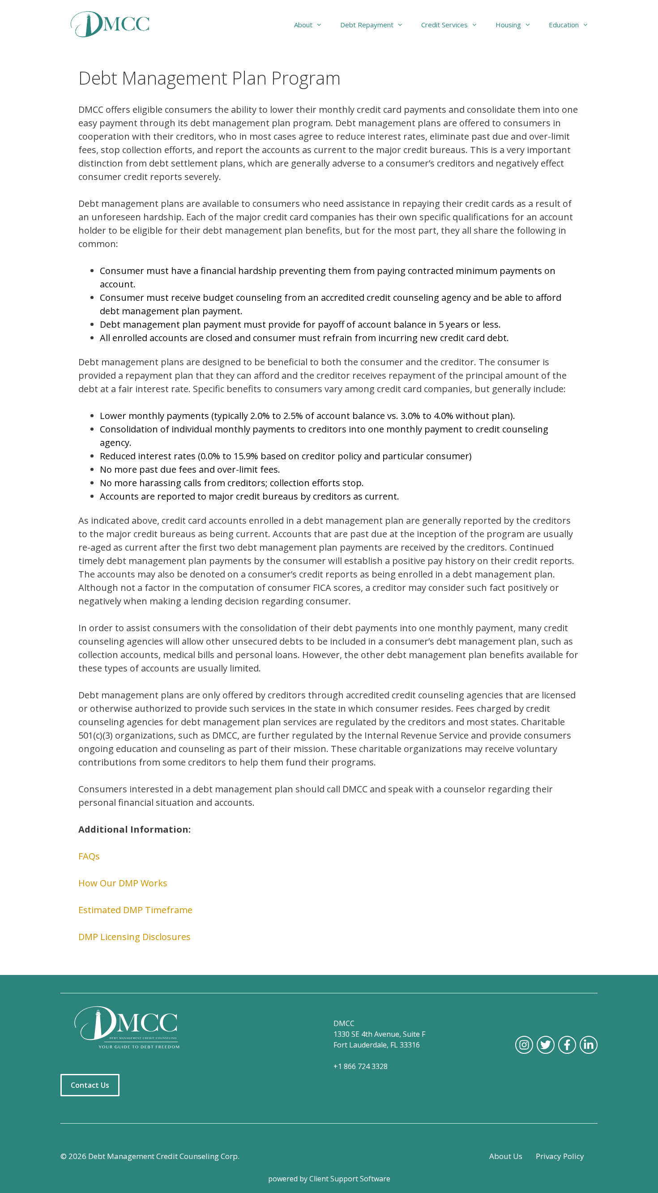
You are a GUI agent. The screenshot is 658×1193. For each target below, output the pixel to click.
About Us (505, 1156)
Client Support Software (349, 1179)
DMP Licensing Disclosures (134, 937)
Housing (508, 24)
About (303, 24)
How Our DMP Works (122, 883)
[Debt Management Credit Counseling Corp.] (115, 24)
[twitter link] (546, 1045)
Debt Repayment (366, 24)
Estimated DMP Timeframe (135, 910)
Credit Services (444, 24)
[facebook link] (567, 1045)
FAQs (89, 856)
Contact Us (90, 1085)
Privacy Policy (560, 1156)
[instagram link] (524, 1045)
